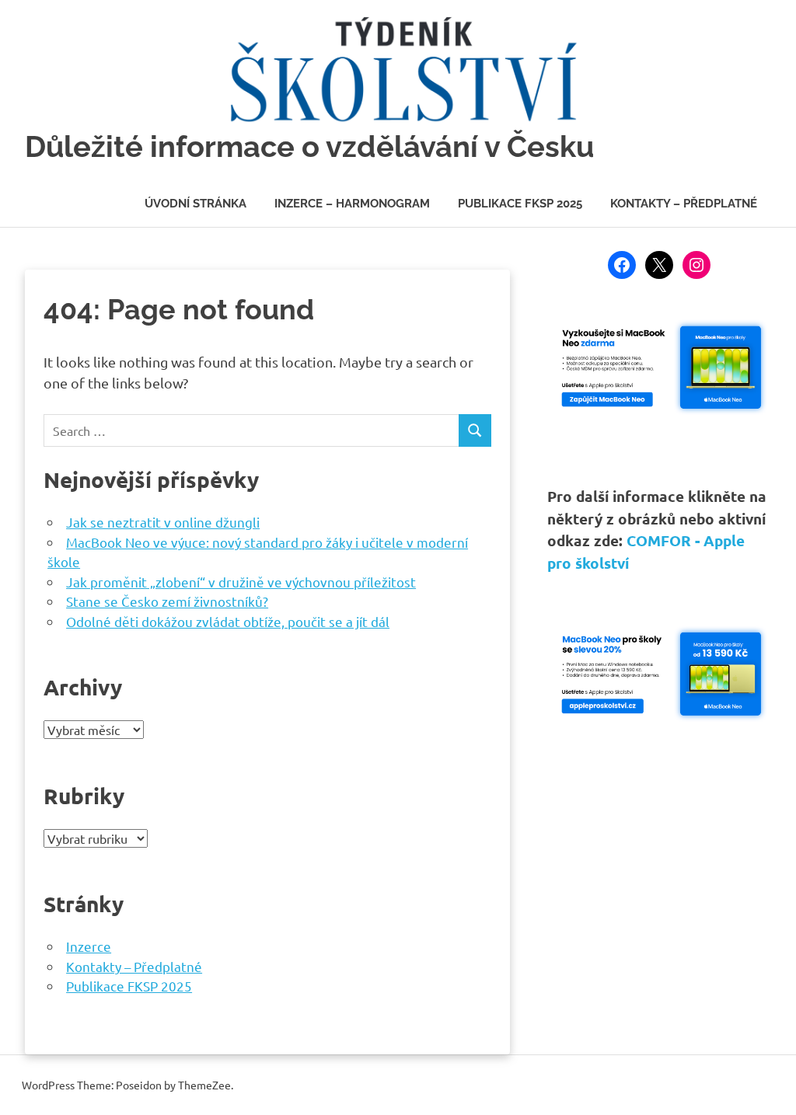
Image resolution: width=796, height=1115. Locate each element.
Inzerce (88, 946)
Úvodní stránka (195, 204)
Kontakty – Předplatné (683, 204)
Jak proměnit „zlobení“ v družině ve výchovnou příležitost (241, 581)
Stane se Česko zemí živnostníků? (167, 601)
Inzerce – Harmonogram (352, 204)
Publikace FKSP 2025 (520, 204)
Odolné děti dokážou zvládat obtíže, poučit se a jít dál (227, 621)
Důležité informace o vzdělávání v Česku (309, 146)
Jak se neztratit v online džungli (163, 522)
